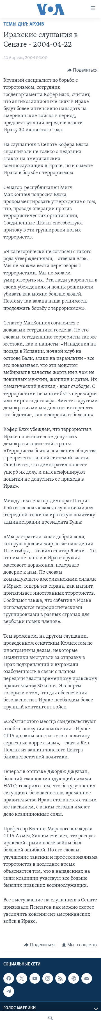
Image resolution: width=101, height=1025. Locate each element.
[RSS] (60, 978)
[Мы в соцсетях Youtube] (34, 978)
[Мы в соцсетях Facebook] (8, 978)
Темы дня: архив (23, 24)
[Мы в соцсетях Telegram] (8, 991)
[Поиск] (50, 1018)
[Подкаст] (73, 978)
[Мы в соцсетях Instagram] (47, 978)
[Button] (82, 70)
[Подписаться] (86, 978)
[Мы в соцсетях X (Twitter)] (21, 978)
